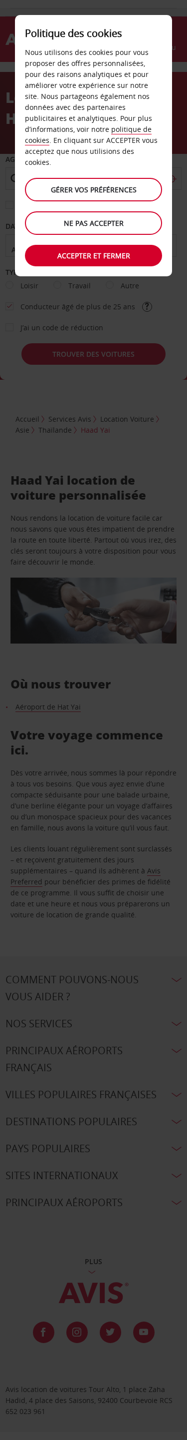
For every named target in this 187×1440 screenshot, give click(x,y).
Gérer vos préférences (94, 189)
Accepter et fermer (93, 255)
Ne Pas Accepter (94, 223)
